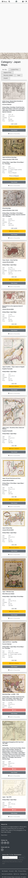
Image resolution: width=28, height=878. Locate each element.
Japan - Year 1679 (6, 797)
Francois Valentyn (6, 104)
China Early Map (6, 208)
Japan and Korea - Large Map (9, 642)
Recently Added (8, 75)
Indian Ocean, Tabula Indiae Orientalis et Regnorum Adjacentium (12, 101)
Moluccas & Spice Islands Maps (17, 754)
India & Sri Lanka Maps (18, 108)
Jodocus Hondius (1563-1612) (10, 159)
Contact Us (23, 874)
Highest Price (7, 72)
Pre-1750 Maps (6, 163)
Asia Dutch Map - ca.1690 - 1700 (10, 694)
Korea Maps (12, 110)
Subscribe (21, 857)
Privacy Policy (9, 861)
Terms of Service (18, 861)
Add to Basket (14, 127)
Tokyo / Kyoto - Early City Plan (10, 260)
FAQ (16, 871)
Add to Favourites (14, 133)
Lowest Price (14, 69)
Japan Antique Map (7, 528)
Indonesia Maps (10, 749)
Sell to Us (16, 874)
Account (11, 871)
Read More (4, 835)
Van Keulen (5, 745)
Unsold (6, 78)
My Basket (5, 871)
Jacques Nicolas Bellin (8, 262)
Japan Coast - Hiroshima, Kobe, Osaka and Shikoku (13, 428)
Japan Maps (5, 110)
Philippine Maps (6, 752)
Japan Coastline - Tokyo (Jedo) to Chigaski (13, 366)
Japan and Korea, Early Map (9, 157)
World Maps (9, 108)
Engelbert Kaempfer (7, 368)
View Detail (14, 130)
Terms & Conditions (6, 874)
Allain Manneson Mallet (8, 593)
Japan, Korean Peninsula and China (11, 478)
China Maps (19, 213)
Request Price (14, 178)
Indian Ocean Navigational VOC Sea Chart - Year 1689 (13, 742)
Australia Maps (20, 110)
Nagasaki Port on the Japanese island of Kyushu (12, 306)
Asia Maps (13, 107)
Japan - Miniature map (8, 591)
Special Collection (7, 111)
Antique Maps (5, 107)
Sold (18, 75)
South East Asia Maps (15, 748)
